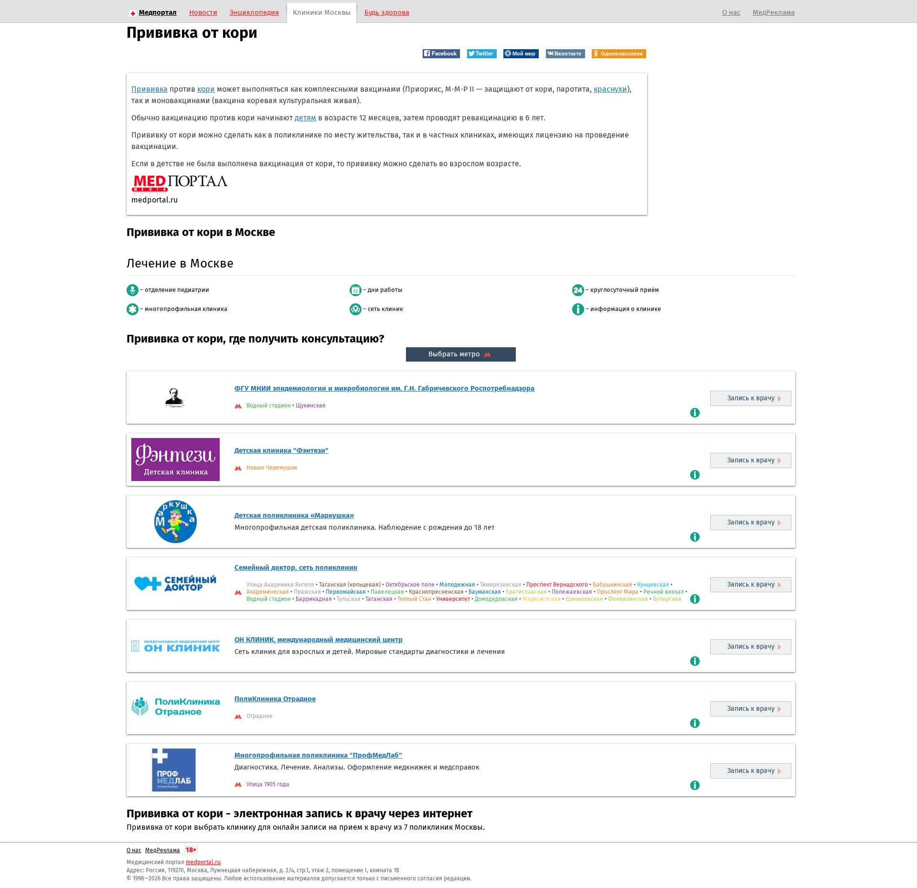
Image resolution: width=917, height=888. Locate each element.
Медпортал (158, 12)
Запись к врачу (751, 398)
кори (206, 89)
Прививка (149, 89)
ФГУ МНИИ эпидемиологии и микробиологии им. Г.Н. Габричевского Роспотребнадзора (384, 388)
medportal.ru (203, 863)
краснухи (610, 89)
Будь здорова (386, 12)
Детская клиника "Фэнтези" (282, 450)
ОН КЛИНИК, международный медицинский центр (319, 639)
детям (305, 118)
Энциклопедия (254, 12)
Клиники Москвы (322, 12)
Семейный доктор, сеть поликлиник (296, 567)
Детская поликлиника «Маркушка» (294, 515)
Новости (203, 12)
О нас (731, 12)
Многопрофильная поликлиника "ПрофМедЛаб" (318, 755)
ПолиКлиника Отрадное (275, 699)
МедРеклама (774, 12)
